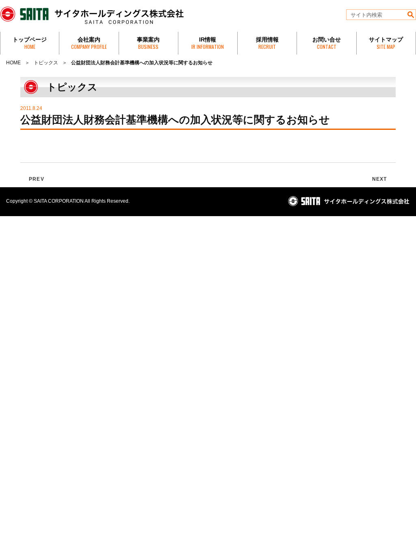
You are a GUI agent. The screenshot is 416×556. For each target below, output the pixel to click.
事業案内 (148, 43)
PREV (36, 179)
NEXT (379, 179)
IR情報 (207, 43)
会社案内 (89, 43)
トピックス (46, 63)
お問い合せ (326, 43)
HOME (13, 63)
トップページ (30, 43)
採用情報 (267, 43)
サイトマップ (386, 43)
